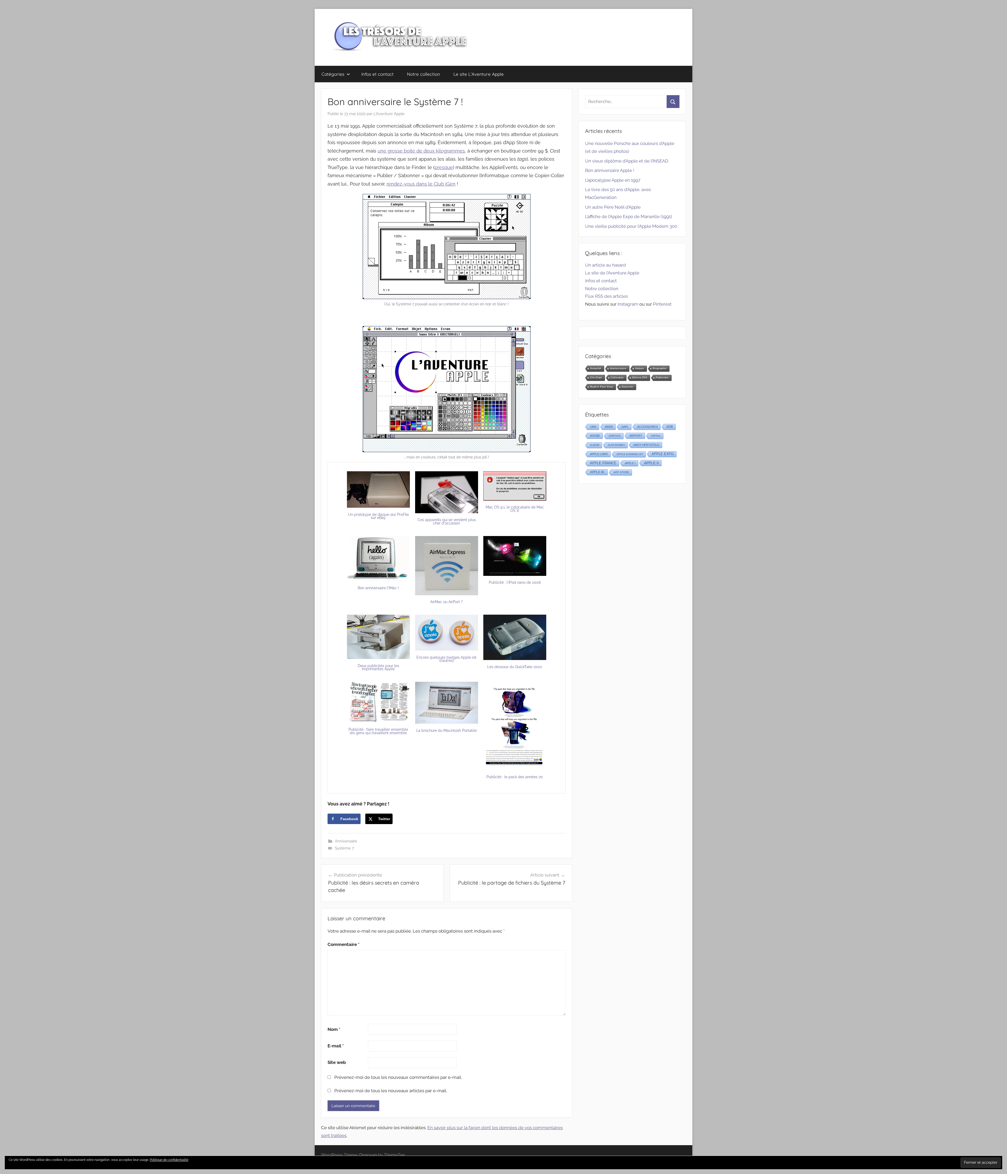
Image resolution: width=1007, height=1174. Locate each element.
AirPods (615, 435)
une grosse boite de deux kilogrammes (421, 151)
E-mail (336, 1045)
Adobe (595, 435)
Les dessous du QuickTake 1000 (514, 667)
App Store (621, 472)
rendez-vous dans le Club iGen (421, 184)
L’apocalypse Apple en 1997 (612, 180)
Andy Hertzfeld (646, 444)
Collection (617, 377)
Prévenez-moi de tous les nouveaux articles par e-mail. (390, 1090)
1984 (593, 426)
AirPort (635, 435)
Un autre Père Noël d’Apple (613, 207)
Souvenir (627, 386)
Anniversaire (346, 841)
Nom (334, 1029)
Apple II (651, 463)
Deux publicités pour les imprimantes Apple (378, 667)
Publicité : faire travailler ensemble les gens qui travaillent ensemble (378, 731)
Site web (337, 1062)
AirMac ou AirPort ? (446, 602)
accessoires (647, 426)
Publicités (662, 377)
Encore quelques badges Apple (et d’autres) (446, 659)
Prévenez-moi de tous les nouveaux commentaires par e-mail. (398, 1077)
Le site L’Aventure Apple (478, 74)
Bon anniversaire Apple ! (609, 170)
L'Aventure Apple (389, 113)
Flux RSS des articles (606, 296)
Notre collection (423, 74)
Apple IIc (597, 472)
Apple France (603, 463)
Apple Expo (663, 454)
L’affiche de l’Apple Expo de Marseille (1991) (628, 216)
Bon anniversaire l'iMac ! (378, 588)
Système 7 (344, 848)
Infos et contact (377, 74)
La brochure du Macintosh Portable (446, 730)
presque (444, 167)
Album (594, 444)
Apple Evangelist (630, 454)
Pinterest (662, 304)
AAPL (625, 426)
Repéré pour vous (601, 386)
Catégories (333, 74)
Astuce (639, 368)
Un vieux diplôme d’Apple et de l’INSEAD (626, 161)
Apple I (630, 463)
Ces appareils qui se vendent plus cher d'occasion (446, 521)
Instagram (628, 304)
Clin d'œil (596, 377)
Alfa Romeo (616, 444)
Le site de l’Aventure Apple (612, 272)
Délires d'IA (639, 377)
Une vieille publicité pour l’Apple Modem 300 (631, 226)
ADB (669, 426)
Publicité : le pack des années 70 (514, 777)
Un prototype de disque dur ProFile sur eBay (378, 516)
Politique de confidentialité (169, 1160)
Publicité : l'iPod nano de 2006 (515, 582)
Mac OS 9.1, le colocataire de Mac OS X (515, 509)
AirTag (656, 435)
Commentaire (344, 944)
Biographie (660, 368)
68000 (609, 426)
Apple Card (599, 454)
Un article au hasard (605, 265)
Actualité (595, 368)
